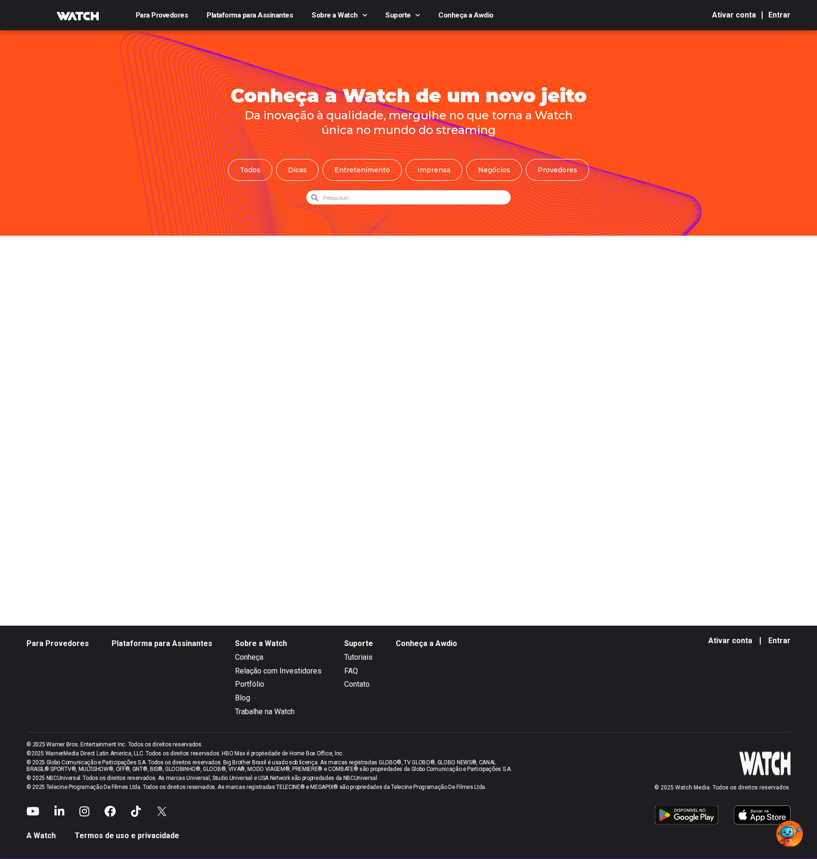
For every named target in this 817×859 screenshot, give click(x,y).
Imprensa (434, 170)
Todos (250, 170)
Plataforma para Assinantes (250, 15)
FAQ (351, 670)
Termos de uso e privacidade (127, 835)
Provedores (557, 170)
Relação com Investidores (278, 670)
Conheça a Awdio (466, 15)
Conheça (249, 657)
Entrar (779, 14)
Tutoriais (358, 657)
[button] (789, 834)
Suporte (398, 15)
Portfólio (249, 684)
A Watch (41, 835)
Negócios (494, 170)
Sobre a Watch (335, 15)
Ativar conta (734, 14)
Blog (242, 697)
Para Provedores (162, 15)
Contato (357, 684)
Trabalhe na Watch (265, 711)
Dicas (297, 170)
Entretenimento (362, 170)
